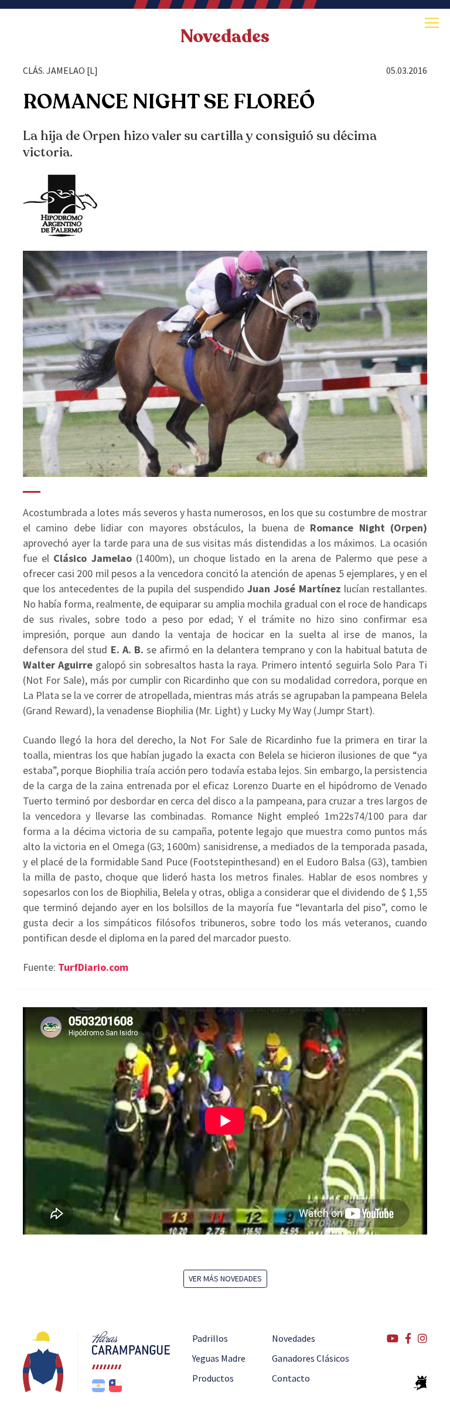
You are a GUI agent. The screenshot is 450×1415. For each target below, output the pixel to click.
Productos (213, 1378)
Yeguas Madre (219, 1358)
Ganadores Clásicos (310, 1358)
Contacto (291, 1378)
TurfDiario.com (93, 967)
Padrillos (210, 1338)
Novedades (293, 1338)
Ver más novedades (225, 1278)
